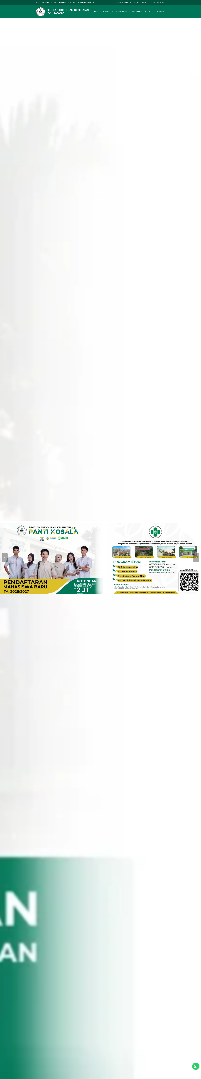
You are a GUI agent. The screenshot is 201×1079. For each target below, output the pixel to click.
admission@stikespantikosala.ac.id (83, 2)
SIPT (131, 2)
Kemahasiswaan (120, 11)
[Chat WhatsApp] (195, 1066)
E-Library (152, 2)
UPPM (147, 11)
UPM (154, 11)
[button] (5, 557)
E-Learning (161, 2)
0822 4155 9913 (60, 2)
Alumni (136, 2)
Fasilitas (132, 11)
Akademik (109, 11)
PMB (102, 11)
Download (161, 11)
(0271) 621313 (43, 2)
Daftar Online (122, 2)
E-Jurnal (144, 2)
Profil (96, 11)
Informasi (140, 11)
